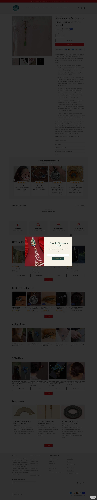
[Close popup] (71, 235)
